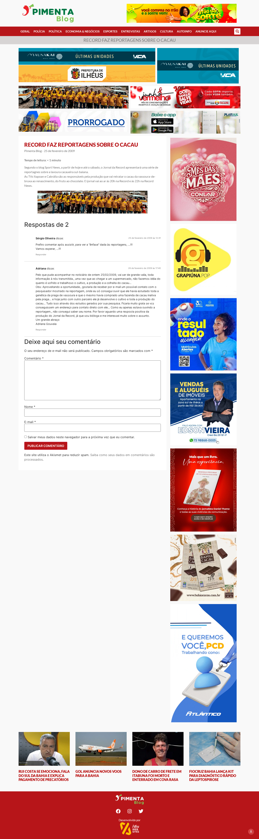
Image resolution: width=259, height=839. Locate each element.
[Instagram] (129, 811)
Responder (41, 254)
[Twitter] (141, 811)
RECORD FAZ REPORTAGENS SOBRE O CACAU (81, 144)
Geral (25, 31)
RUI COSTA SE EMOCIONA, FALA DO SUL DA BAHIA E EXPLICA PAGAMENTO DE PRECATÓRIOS (44, 775)
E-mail (30, 421)
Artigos (150, 31)
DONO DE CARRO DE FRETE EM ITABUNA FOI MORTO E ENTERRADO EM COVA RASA (156, 775)
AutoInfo (184, 31)
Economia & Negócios (83, 31)
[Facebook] (118, 811)
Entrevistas (130, 31)
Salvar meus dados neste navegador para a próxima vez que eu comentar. (81, 437)
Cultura (166, 31)
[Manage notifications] (251, 832)
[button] (237, 31)
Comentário (34, 358)
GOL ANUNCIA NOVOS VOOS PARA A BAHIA (98, 773)
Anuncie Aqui (205, 31)
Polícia (39, 31)
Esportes (110, 31)
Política (55, 31)
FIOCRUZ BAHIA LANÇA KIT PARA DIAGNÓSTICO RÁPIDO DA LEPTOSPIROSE (212, 775)
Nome (29, 406)
